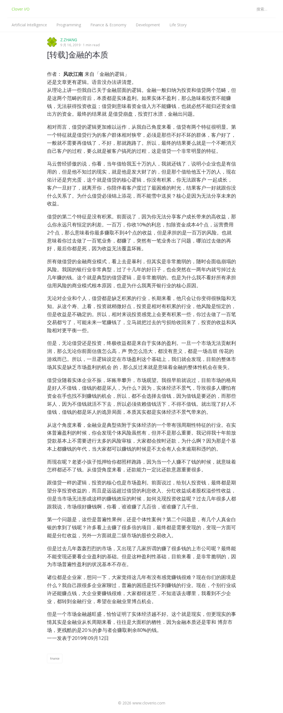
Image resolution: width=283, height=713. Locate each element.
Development (148, 24)
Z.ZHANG (68, 39)
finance (54, 658)
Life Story (178, 24)
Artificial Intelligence (29, 24)
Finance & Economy (108, 24)
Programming (68, 24)
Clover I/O (21, 9)
